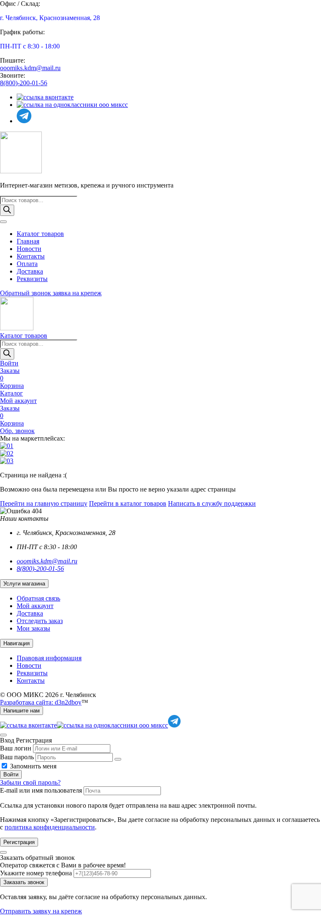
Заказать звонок (23, 882)
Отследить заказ (40, 620)
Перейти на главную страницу (43, 503)
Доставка (30, 271)
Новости (29, 248)
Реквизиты (32, 278)
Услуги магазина (24, 583)
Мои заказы (33, 628)
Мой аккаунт (35, 605)
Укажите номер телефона (36, 873)
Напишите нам (21, 710)
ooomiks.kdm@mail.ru (30, 67)
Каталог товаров (40, 233)
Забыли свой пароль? (30, 782)
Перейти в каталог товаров (127, 503)
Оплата (27, 263)
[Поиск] (7, 210)
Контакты (31, 256)
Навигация (16, 643)
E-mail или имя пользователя (41, 790)
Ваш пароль (17, 756)
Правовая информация (49, 658)
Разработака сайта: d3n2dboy (41, 702)
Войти (10, 774)
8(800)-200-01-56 (23, 82)
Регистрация (19, 842)
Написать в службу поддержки (212, 503)
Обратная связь (38, 598)
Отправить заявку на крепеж (41, 911)
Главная (28, 241)
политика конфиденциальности (50, 827)
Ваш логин (15, 748)
